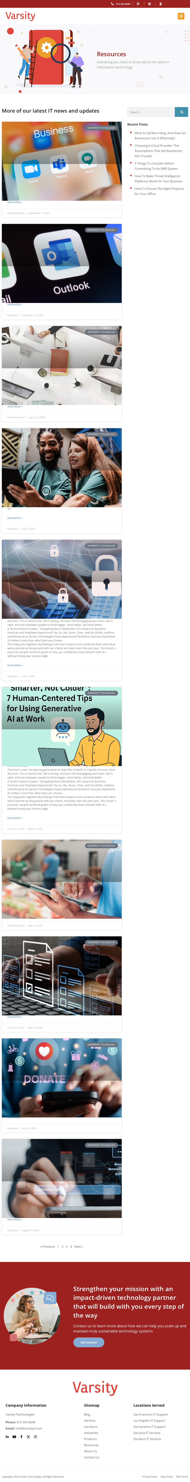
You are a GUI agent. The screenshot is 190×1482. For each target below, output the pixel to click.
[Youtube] (14, 1436)
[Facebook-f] (21, 1436)
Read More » (14, 202)
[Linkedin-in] (7, 1436)
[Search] (181, 112)
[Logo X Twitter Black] (28, 1436)
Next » (78, 1247)
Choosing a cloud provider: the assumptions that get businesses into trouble (158, 151)
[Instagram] (35, 1436)
